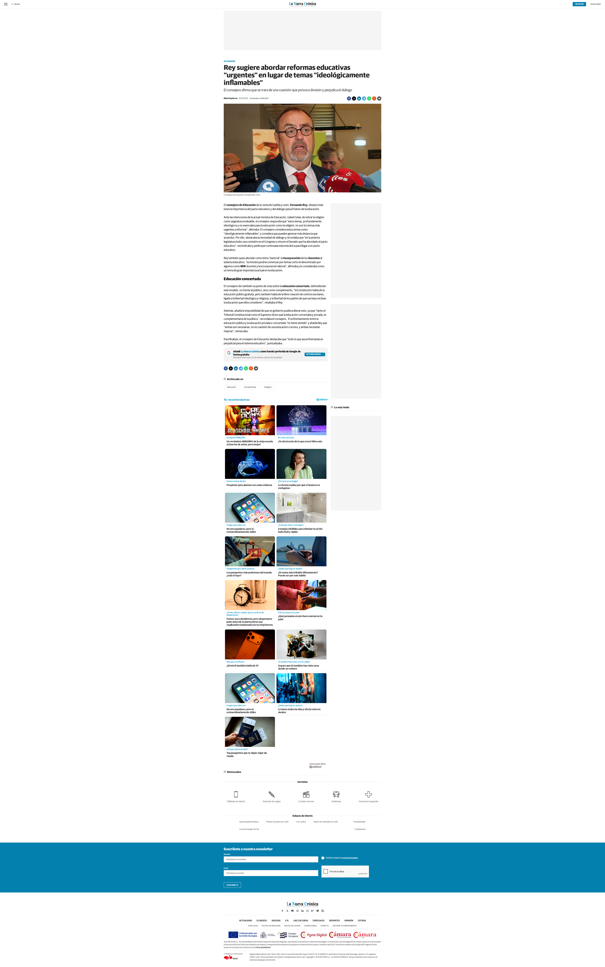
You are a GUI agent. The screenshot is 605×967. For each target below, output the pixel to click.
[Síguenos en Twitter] (287, 910)
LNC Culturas (301, 921)
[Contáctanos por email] (317, 910)
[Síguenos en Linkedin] (302, 910)
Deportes (334, 921)
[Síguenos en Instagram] (297, 910)
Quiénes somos (310, 926)
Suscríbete (232, 885)
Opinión (348, 921)
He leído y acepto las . (341, 858)
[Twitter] (354, 98)
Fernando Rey (250, 387)
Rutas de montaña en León (326, 822)
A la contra (301, 822)
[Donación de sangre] (272, 796)
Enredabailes (360, 822)
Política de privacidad (271, 926)
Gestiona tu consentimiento (345, 926)
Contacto (324, 926)
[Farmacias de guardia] (368, 796)
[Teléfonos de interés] (236, 796)
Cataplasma (360, 829)
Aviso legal (253, 926)
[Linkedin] (359, 98)
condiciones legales (350, 858)
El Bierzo (262, 921)
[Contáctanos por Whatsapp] (307, 910)
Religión (267, 387)
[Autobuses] (336, 796)
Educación (231, 387)
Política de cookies (292, 926)
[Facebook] (349, 98)
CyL (287, 921)
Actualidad (229, 61)
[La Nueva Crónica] (302, 906)
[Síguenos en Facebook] (282, 910)
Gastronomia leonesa (249, 822)
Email (226, 868)
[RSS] (322, 910)
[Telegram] (364, 98)
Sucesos (276, 921)
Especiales (318, 921)
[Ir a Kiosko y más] (312, 910)
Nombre (227, 854)
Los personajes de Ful (249, 829)
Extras (362, 921)
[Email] (379, 98)
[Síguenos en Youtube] (292, 910)
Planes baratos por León (277, 822)
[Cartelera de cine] (306, 796)
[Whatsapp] (369, 98)
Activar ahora (313, 354)
